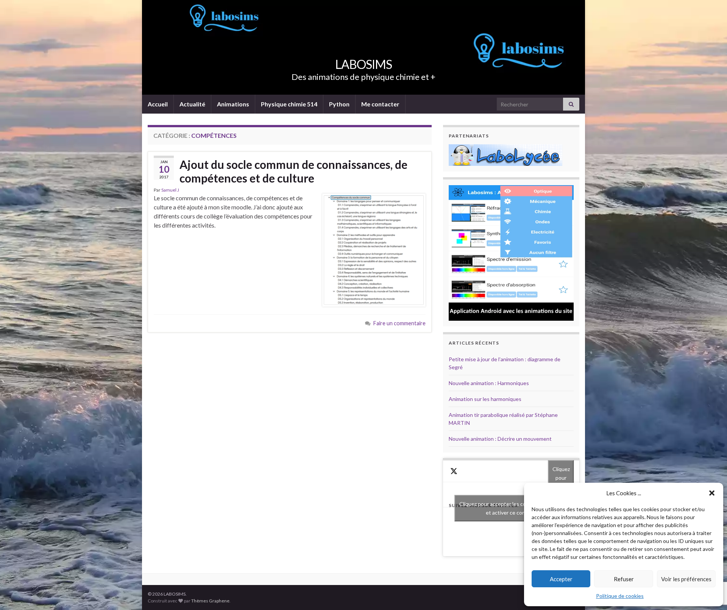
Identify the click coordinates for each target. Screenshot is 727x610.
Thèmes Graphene (210, 601)
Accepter (561, 579)
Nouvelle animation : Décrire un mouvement (500, 438)
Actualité (192, 104)
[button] (712, 493)
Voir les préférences (686, 579)
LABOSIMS (363, 64)
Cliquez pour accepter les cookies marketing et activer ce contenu (511, 508)
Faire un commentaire (399, 323)
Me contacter (380, 104)
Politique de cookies (620, 596)
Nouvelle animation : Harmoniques (489, 383)
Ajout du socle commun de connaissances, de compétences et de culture (293, 171)
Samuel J (170, 190)
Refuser (624, 579)
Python (339, 104)
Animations (233, 104)
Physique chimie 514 (289, 104)
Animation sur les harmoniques (485, 399)
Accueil (158, 104)
